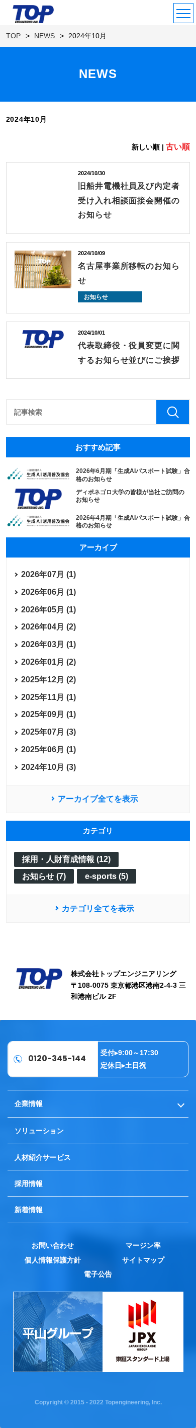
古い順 (178, 146)
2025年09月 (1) (48, 714)
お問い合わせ (53, 1245)
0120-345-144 (57, 1058)
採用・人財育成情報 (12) (66, 859)
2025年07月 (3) (48, 732)
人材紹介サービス (43, 1157)
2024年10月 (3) (48, 767)
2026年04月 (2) (48, 626)
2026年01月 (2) (48, 662)
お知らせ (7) (44, 876)
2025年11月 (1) (48, 697)
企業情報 (29, 1103)
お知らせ (96, 296)
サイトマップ (143, 1260)
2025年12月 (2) (48, 679)
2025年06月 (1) (48, 749)
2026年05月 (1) (48, 609)
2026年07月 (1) (48, 574)
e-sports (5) (106, 876)
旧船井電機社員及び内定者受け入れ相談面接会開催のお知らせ (129, 200)
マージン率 (143, 1245)
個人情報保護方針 (53, 1260)
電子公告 (98, 1274)
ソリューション (39, 1131)
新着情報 (29, 1210)
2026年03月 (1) (48, 644)
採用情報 (29, 1183)
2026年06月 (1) (48, 592)
